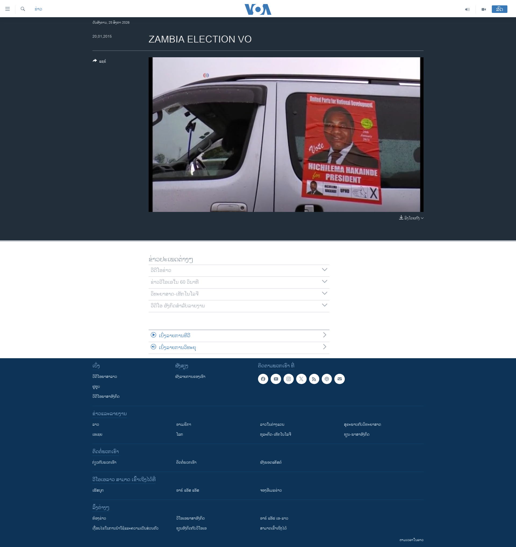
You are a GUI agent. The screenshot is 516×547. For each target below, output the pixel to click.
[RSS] (314, 379)
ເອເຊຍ (97, 434)
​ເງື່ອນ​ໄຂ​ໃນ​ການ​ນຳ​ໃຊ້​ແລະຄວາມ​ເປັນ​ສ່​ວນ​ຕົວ (125, 528)
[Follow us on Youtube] (276, 379)
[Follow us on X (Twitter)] (301, 379)
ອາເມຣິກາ (183, 424)
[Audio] (467, 9)
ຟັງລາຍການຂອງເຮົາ (190, 376)
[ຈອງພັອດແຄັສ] (339, 379)
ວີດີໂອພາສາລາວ (104, 376)
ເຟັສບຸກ (98, 490)
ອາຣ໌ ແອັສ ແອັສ (187, 490)
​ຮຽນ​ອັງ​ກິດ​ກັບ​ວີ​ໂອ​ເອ (191, 528)
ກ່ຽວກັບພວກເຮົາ (104, 462)
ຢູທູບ (96, 386)
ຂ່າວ (38, 9)
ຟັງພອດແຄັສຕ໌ (271, 462)
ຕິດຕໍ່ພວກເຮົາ (186, 462)
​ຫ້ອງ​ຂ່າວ (99, 518)
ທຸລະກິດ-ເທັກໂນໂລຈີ (275, 434)
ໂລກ (179, 434)
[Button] (99, 62)
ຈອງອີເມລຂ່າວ (271, 490)
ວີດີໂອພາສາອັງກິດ (106, 396)
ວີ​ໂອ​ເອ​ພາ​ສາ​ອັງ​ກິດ (190, 518)
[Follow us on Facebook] (263, 379)
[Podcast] (327, 379)
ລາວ (95, 424)
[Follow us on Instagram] (289, 379)
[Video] (484, 9)
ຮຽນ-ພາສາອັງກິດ (357, 434)
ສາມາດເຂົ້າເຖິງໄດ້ (273, 528)
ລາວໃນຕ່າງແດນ (272, 424)
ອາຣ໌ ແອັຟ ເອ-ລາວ (274, 518)
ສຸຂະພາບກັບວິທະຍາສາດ (362, 424)
